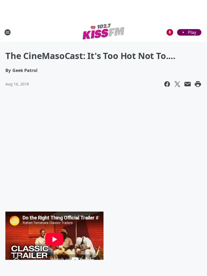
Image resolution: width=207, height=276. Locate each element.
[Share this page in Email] (187, 84)
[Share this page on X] (177, 84)
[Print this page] (198, 84)
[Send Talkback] (170, 32)
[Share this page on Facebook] (167, 84)
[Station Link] (103, 32)
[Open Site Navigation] (7, 32)
